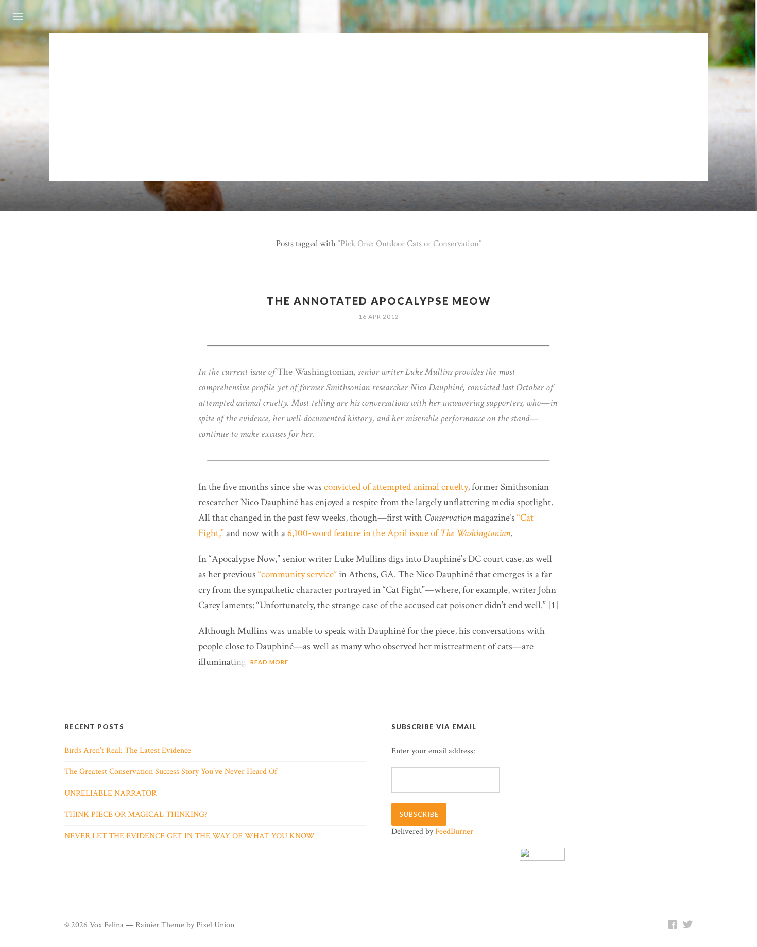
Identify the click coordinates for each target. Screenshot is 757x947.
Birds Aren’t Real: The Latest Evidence (127, 750)
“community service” (297, 574)
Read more (269, 662)
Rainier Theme (159, 925)
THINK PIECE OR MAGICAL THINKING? (136, 814)
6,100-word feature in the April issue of (398, 533)
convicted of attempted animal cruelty (396, 486)
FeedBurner (454, 831)
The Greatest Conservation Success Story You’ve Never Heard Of (170, 771)
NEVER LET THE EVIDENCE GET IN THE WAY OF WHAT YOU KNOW (189, 836)
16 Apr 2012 (378, 316)
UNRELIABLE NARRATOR (110, 793)
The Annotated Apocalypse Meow (379, 301)
